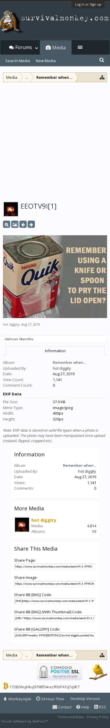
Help (84, 707)
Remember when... (69, 362)
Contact (64, 707)
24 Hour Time (52, 698)
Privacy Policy (98, 717)
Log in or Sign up (88, 4)
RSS (102, 707)
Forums (23, 47)
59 (94, 531)
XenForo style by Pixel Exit (69, 721)
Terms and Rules (70, 717)
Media (59, 47)
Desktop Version (85, 698)
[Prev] (23, 224)
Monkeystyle (19, 698)
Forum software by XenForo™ (25, 721)
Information (55, 350)
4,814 (91, 525)
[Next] (31, 224)
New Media (46, 60)
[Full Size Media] (6, 224)
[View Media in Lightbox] (14, 224)
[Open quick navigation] (102, 77)
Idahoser (11, 339)
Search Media (17, 60)
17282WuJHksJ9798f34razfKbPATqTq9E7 (44, 686)
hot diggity (11, 324)
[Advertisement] (55, 140)
